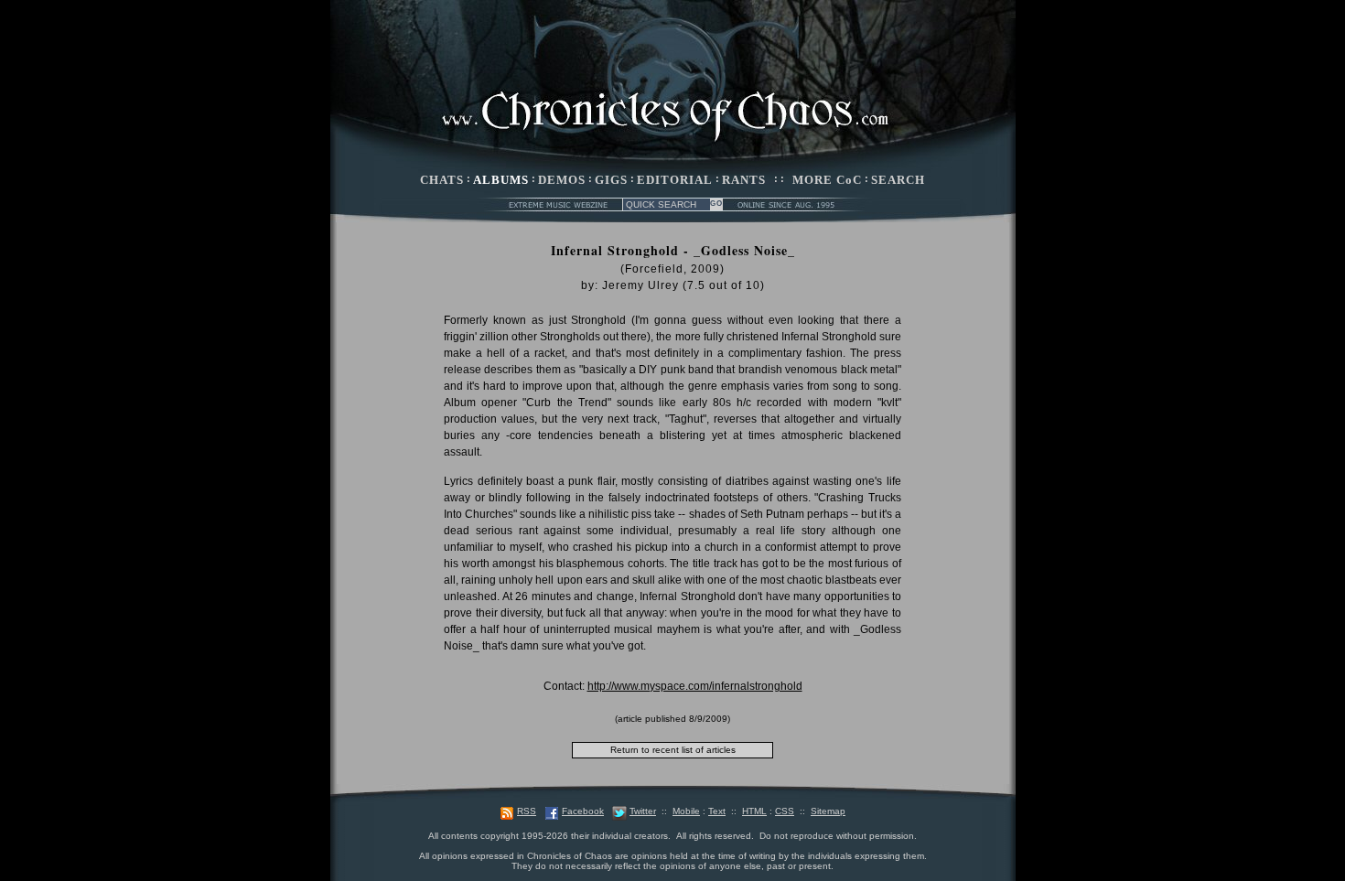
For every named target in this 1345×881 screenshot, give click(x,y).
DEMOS (562, 180)
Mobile (686, 811)
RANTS (744, 180)
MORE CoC (827, 180)
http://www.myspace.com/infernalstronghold (694, 686)
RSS (526, 811)
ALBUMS (501, 180)
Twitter (642, 811)
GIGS (611, 180)
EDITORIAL (675, 180)
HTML (754, 811)
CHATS (442, 180)
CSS (784, 811)
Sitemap (828, 811)
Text (717, 811)
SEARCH (898, 180)
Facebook (583, 811)
